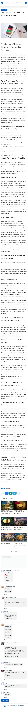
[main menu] (2, 3)
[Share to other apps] (19, 493)
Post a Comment (6, 557)
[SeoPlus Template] (5, 706)
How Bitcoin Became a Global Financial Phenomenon (19, 529)
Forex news (4, 9)
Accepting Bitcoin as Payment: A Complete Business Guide (6, 529)
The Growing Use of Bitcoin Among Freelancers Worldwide (19, 513)
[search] (26, 3)
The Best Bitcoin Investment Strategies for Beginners (20, 545)
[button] (6, 493)
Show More (5, 700)
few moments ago (5, 510)
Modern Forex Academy (14, 3)
